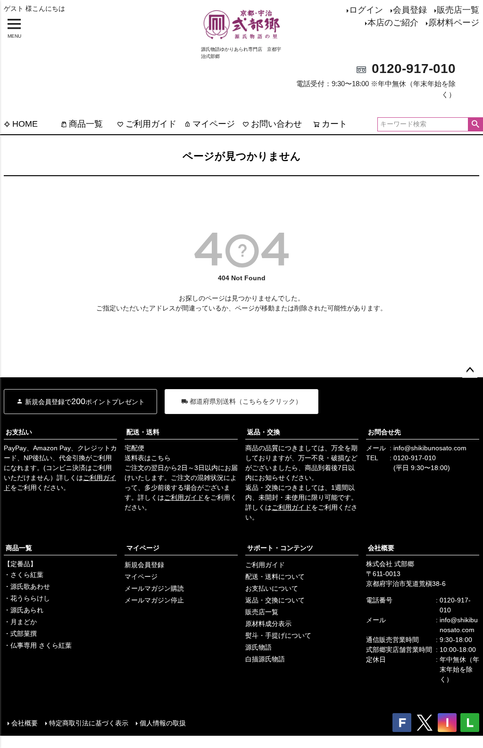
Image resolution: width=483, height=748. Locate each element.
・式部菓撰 (20, 633)
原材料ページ (453, 22)
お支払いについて (271, 588)
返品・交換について (275, 600)
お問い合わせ (276, 124)
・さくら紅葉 (23, 574)
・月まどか (20, 622)
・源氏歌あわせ (27, 586)
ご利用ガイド (150, 124)
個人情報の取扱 (163, 723)
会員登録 (410, 10)
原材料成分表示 (268, 623)
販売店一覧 (458, 10)
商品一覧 (86, 124)
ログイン (366, 10)
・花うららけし (27, 598)
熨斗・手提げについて (278, 635)
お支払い (19, 432)
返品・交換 (263, 432)
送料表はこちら (148, 458)
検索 (475, 124)
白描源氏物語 (265, 659)
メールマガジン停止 (154, 600)
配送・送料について (275, 576)
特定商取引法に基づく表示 (88, 723)
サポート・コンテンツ (280, 548)
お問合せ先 (384, 432)
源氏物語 (258, 647)
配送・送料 (142, 432)
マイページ (213, 124)
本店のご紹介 (392, 22)
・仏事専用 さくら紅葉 (38, 645)
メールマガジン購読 (154, 588)
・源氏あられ (23, 610)
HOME (25, 124)
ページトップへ (469, 370)
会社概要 (381, 548)
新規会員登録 (144, 565)
